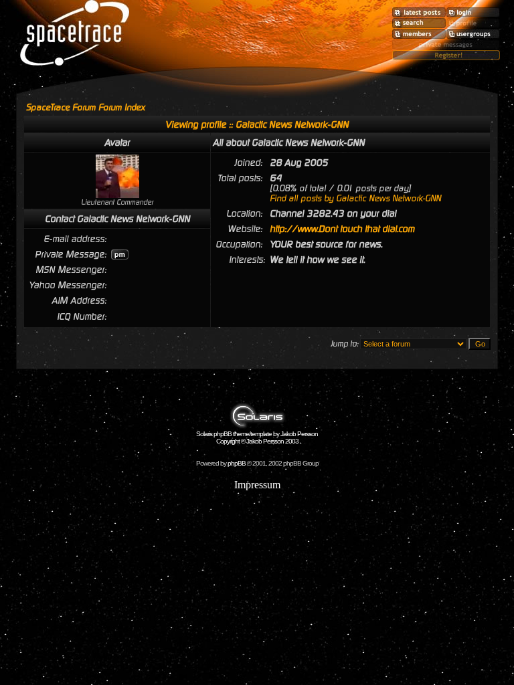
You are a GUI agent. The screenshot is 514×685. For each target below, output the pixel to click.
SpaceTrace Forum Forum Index (85, 107)
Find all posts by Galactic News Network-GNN (355, 198)
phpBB (237, 463)
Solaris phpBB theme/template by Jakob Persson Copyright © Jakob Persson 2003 (257, 437)
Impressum (257, 484)
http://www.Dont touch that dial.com (342, 228)
